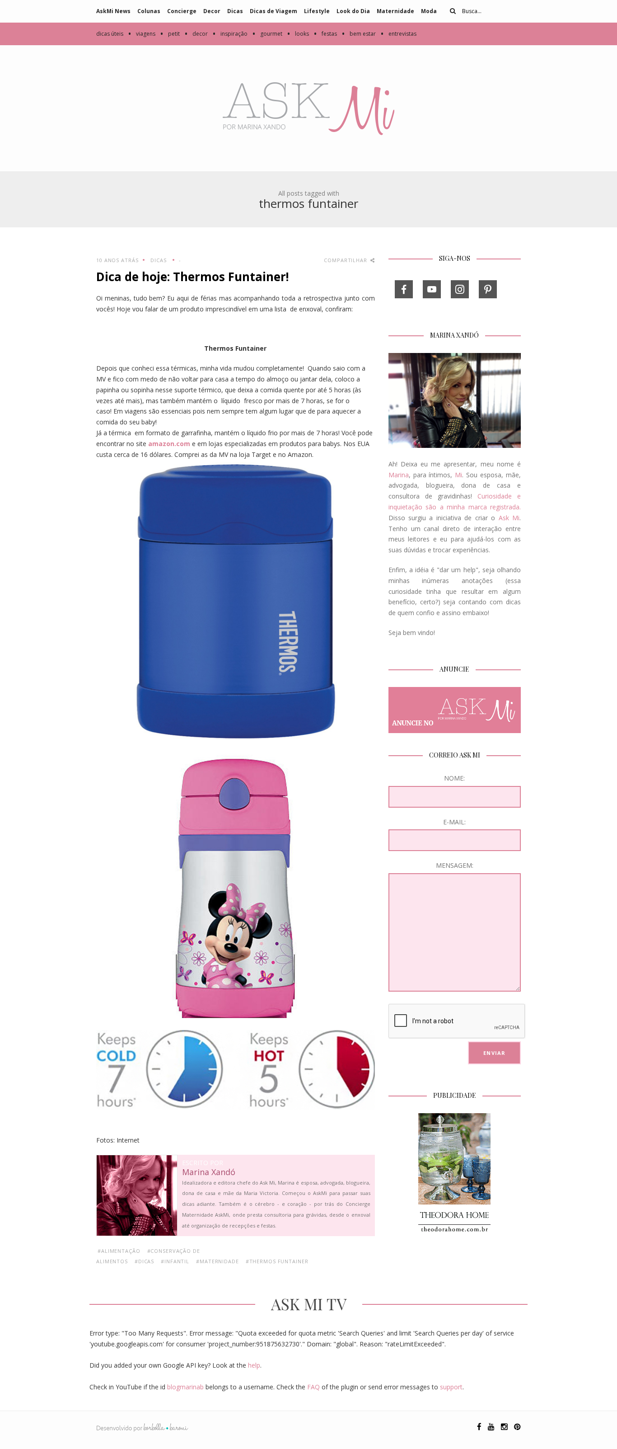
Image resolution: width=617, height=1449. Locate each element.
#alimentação (119, 1250)
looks (298, 34)
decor (196, 34)
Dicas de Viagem (273, 11)
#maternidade (217, 1261)
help (254, 1365)
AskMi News (113, 11)
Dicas (235, 11)
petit (170, 34)
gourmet (267, 34)
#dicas (144, 1261)
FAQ (313, 1387)
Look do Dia (353, 11)
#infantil (175, 1261)
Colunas (148, 11)
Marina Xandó (208, 1172)
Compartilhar (346, 260)
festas (325, 34)
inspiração (230, 34)
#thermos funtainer (277, 1261)
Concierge (181, 11)
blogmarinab (185, 1387)
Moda (429, 11)
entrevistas (398, 34)
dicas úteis (109, 34)
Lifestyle (317, 11)
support (451, 1387)
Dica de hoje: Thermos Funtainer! (192, 276)
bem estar (358, 34)
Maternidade (395, 11)
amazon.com (169, 443)
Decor (211, 11)
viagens (141, 34)
